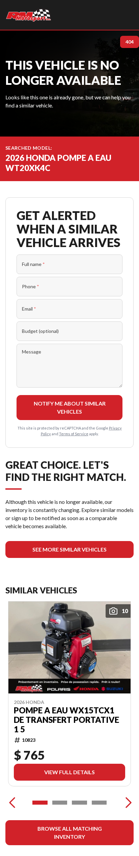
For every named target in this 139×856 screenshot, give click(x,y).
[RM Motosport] (29, 14)
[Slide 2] (59, 803)
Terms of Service (73, 434)
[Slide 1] (40, 803)
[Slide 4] (99, 803)
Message (31, 351)
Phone (30, 286)
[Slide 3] (79, 803)
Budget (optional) (40, 331)
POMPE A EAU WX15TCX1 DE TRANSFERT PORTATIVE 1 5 (66, 720)
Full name (33, 264)
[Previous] (12, 802)
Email (29, 309)
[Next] (127, 802)
